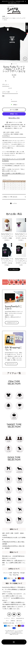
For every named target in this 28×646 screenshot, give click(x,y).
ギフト (7, 620)
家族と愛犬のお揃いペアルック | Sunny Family (15, 630)
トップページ (7, 618)
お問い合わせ (18, 560)
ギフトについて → (11, 363)
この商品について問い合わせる (9, 196)
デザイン (13, 618)
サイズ (10, 88)
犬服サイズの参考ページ (17, 602)
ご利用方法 (12, 620)
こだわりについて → (12, 322)
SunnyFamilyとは (20, 618)
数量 (3, 96)
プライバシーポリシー (20, 623)
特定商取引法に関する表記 (8, 623)
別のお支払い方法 (14, 118)
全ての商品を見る (14, 269)
